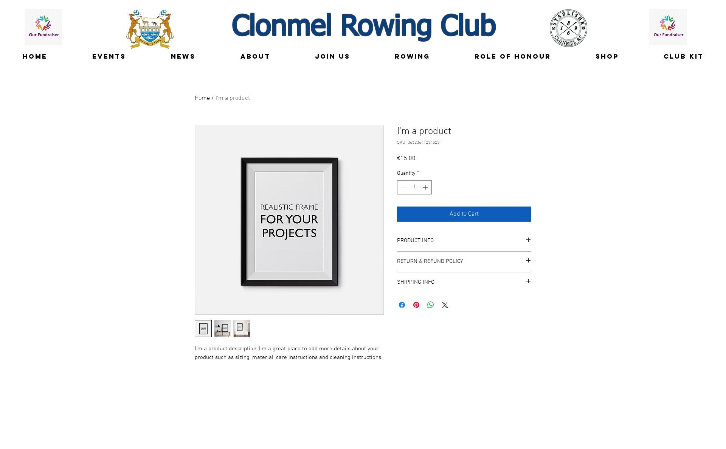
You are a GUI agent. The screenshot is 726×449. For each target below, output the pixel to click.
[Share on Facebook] (401, 304)
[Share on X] (445, 304)
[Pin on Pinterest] (416, 304)
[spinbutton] (414, 187)
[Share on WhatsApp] (430, 304)
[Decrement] (403, 187)
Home (202, 98)
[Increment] (426, 187)
